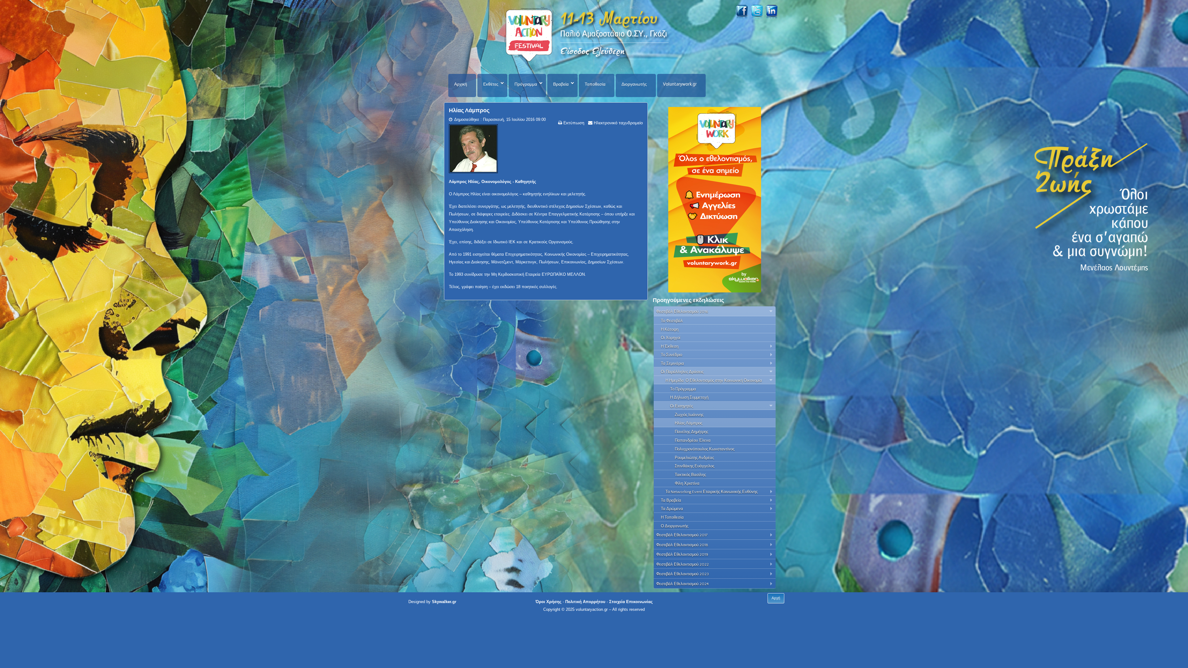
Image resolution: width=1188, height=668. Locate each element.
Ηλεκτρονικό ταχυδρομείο (617, 122)
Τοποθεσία (595, 84)
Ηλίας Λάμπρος (469, 110)
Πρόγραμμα (525, 84)
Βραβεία (561, 84)
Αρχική (460, 84)
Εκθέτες (490, 84)
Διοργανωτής (634, 84)
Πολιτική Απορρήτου (585, 601)
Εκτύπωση (573, 122)
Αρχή (776, 598)
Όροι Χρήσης (549, 601)
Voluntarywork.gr (680, 84)
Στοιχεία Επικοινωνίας (631, 601)
